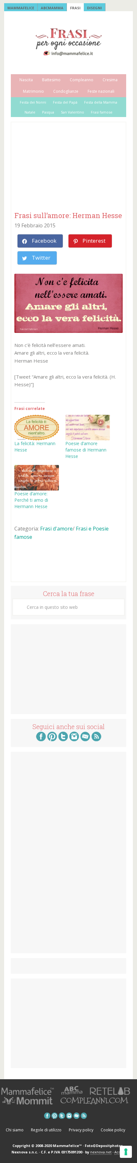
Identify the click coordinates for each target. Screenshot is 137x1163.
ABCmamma (52, 7)
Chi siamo (15, 1130)
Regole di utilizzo (46, 1130)
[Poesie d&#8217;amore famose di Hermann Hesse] (87, 427)
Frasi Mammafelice (68, 42)
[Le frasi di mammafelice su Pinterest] (52, 739)
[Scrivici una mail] (85, 739)
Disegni (94, 7)
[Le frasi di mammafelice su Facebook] (41, 739)
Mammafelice (20, 7)
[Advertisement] (62, 167)
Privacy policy (81, 1130)
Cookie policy (113, 1130)
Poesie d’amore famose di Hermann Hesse (85, 449)
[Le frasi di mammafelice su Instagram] (74, 739)
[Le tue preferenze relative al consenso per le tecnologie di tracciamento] (126, 1152)
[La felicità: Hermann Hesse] (36, 427)
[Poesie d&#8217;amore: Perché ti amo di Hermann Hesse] (36, 478)
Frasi (75, 7)
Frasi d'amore (56, 528)
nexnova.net (101, 1152)
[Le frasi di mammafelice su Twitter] (63, 739)
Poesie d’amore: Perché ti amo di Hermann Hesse (31, 500)
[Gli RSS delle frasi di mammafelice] (96, 739)
